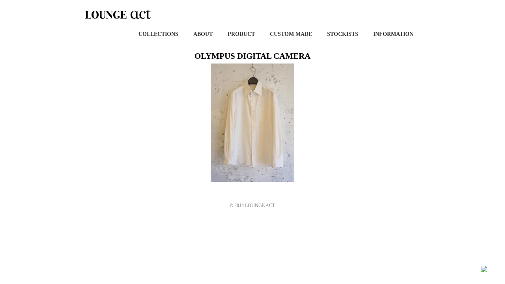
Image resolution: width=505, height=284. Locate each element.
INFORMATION (393, 34)
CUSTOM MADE (291, 34)
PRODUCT (241, 34)
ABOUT (203, 34)
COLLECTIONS (158, 34)
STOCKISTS (342, 34)
